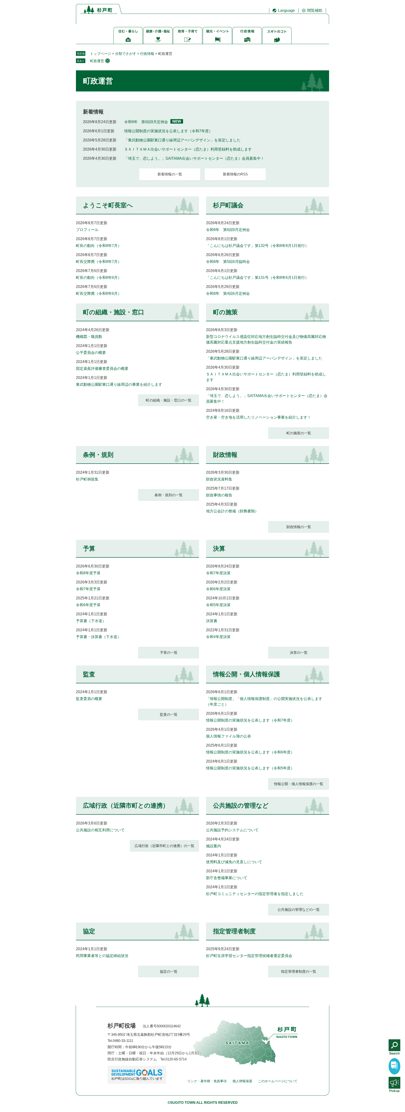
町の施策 (225, 312)
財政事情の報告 (219, 495)
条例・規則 (98, 454)
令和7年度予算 (88, 589)
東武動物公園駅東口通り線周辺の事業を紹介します (119, 384)
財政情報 (225, 454)
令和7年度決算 (218, 573)
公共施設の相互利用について (100, 830)
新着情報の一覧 (170, 174)
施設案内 (213, 846)
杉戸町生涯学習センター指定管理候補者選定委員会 (249, 956)
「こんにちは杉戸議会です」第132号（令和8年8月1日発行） (257, 246)
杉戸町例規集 (87, 479)
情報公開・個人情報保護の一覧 (298, 784)
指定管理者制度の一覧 (298, 971)
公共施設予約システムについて (232, 830)
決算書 (211, 621)
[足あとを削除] (107, 60)
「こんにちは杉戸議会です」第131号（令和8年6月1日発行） (257, 278)
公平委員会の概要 (91, 353)
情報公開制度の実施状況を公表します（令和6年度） (250, 752)
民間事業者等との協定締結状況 (102, 956)
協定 (89, 931)
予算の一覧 (168, 652)
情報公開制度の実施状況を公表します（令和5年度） (250, 768)
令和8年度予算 (88, 573)
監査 (89, 674)
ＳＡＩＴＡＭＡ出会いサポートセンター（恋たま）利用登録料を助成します (188, 149)
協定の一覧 (168, 971)
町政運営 (97, 61)
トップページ (100, 54)
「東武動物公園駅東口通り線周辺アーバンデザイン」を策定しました (182, 140)
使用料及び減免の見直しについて (234, 862)
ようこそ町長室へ (108, 205)
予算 (89, 548)
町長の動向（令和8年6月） (98, 278)
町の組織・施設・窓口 (113, 312)
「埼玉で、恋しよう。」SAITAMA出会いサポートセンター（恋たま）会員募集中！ (194, 158)
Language (286, 10)
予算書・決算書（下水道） (98, 637)
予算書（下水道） (91, 621)
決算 (219, 548)
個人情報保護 (242, 1081)
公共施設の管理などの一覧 (299, 910)
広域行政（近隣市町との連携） (126, 805)
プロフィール (87, 230)
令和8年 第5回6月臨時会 (228, 262)
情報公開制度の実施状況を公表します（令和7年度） (168, 131)
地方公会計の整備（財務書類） (232, 511)
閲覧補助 (314, 10)
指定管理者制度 (234, 931)
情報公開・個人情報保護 (246, 674)
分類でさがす (125, 54)
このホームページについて (277, 1081)
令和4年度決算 (218, 637)
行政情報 (147, 54)
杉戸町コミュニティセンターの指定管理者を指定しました (255, 894)
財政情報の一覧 (298, 527)
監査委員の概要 (89, 699)
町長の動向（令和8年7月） (98, 246)
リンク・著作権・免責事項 (207, 1081)
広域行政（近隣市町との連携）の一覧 (164, 846)
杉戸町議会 (228, 205)
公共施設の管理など (241, 805)
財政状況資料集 (219, 479)
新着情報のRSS (235, 174)
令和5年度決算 (218, 605)
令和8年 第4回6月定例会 (228, 293)
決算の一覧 (299, 652)
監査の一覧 (168, 714)
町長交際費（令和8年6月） (98, 293)
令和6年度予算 (88, 605)
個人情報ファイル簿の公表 (228, 736)
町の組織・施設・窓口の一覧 (168, 400)
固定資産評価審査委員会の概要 (102, 369)
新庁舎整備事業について (226, 878)
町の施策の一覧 (298, 433)
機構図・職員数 (89, 337)
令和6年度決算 (218, 589)
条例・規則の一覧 (168, 495)
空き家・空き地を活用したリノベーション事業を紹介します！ (258, 417)
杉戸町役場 (122, 1025)
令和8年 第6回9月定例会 (146, 122)
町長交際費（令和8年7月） (98, 262)
